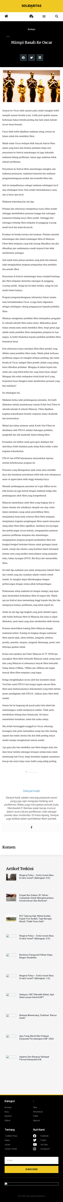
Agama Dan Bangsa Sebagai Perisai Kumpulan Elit (34, 1058)
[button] (44, 16)
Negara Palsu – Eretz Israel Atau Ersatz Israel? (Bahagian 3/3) (36, 876)
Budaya (31, 29)
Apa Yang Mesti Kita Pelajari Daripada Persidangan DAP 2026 (36, 1037)
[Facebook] (31, 827)
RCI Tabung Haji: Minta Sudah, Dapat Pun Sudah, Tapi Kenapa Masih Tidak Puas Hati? (35, 919)
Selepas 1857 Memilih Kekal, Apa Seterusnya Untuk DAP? (36, 996)
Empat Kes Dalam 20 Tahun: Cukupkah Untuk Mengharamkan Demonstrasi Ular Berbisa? (36, 898)
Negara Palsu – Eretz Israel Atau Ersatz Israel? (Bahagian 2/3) (36, 937)
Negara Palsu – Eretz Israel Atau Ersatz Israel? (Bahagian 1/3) (36, 977)
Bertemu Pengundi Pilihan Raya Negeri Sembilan (35, 956)
